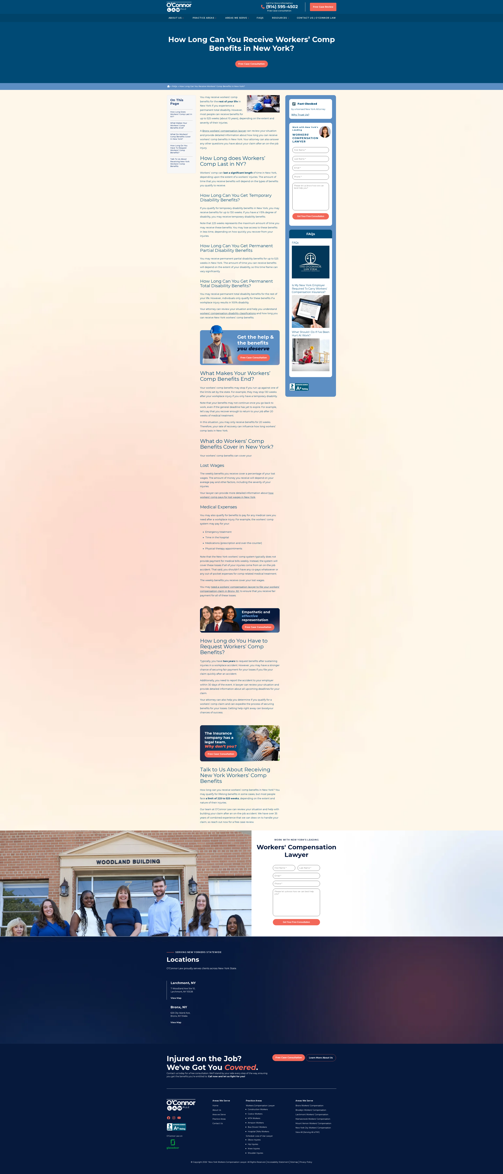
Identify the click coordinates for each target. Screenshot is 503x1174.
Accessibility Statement (278, 1162)
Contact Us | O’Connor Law (316, 18)
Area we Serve (219, 1114)
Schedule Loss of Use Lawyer (259, 1136)
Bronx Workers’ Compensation (309, 1105)
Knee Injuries (254, 1148)
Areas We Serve (236, 18)
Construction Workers (258, 1109)
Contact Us (217, 1123)
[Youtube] (179, 1118)
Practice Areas (203, 18)
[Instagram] (174, 1118)
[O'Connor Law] (179, 7)
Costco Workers (255, 1114)
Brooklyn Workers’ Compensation (311, 1110)
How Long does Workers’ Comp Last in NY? (181, 114)
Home (168, 86)
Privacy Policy (305, 1162)
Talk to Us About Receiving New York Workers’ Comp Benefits (179, 163)
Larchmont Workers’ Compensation (312, 1114)
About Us (175, 18)
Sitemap (294, 1162)
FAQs (260, 18)
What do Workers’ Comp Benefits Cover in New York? (180, 136)
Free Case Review (323, 7)
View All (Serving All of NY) (307, 1132)
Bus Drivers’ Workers (257, 1127)
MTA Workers (254, 1118)
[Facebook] (169, 1118)
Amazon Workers (256, 1123)
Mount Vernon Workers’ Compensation (313, 1123)
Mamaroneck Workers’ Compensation (313, 1119)
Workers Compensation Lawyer (260, 1105)
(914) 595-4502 (282, 7)
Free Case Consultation (251, 64)
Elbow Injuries (254, 1140)
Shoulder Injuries (255, 1153)
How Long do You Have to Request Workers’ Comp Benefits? (178, 149)
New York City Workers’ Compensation (313, 1128)
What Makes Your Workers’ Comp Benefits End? (178, 125)
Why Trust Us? (300, 114)
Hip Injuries (253, 1144)
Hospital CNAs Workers (258, 1131)
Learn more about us (321, 1057)
